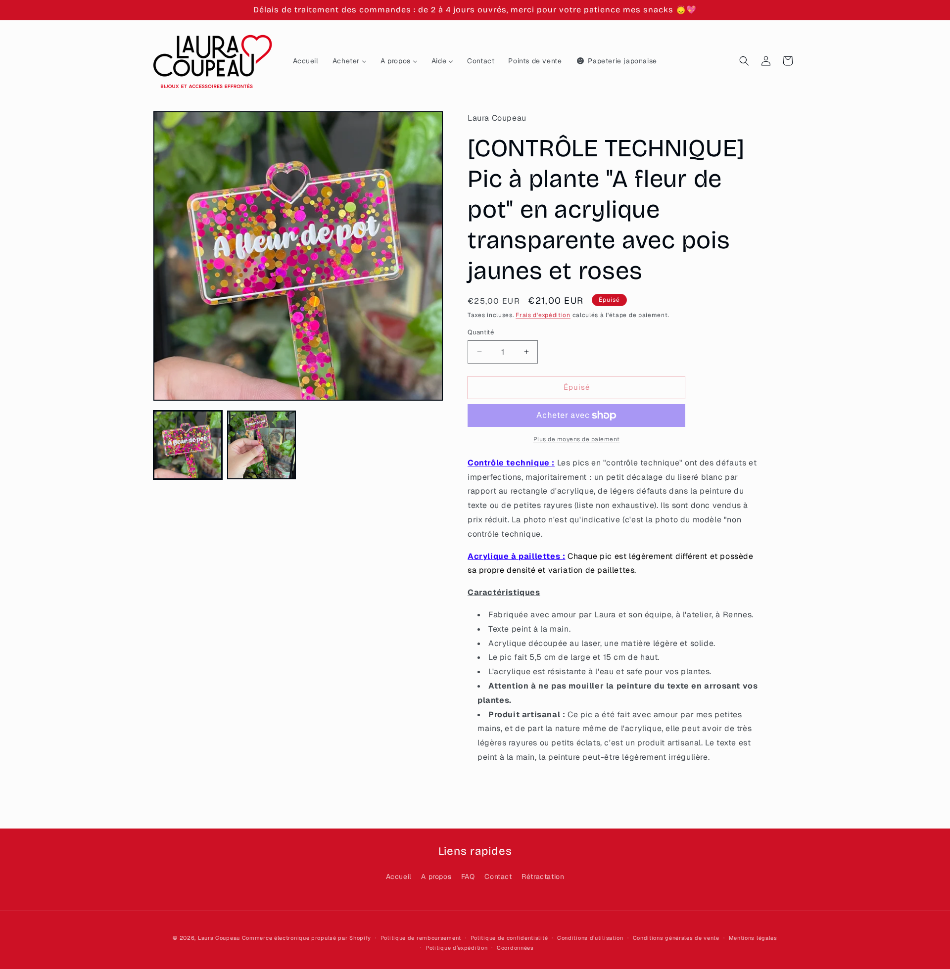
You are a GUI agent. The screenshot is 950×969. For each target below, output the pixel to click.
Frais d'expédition (543, 315)
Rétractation (543, 876)
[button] (744, 61)
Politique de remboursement (420, 937)
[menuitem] (306, 60)
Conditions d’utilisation (590, 937)
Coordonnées (515, 947)
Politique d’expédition (456, 947)
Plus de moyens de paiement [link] (576, 439)
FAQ (468, 876)
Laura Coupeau (219, 937)
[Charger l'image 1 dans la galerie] (187, 445)
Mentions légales (753, 937)
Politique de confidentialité (509, 937)
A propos (436, 876)
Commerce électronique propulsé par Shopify (306, 937)
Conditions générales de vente (676, 937)
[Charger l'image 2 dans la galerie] (261, 445)
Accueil (399, 876)
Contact (498, 876)
